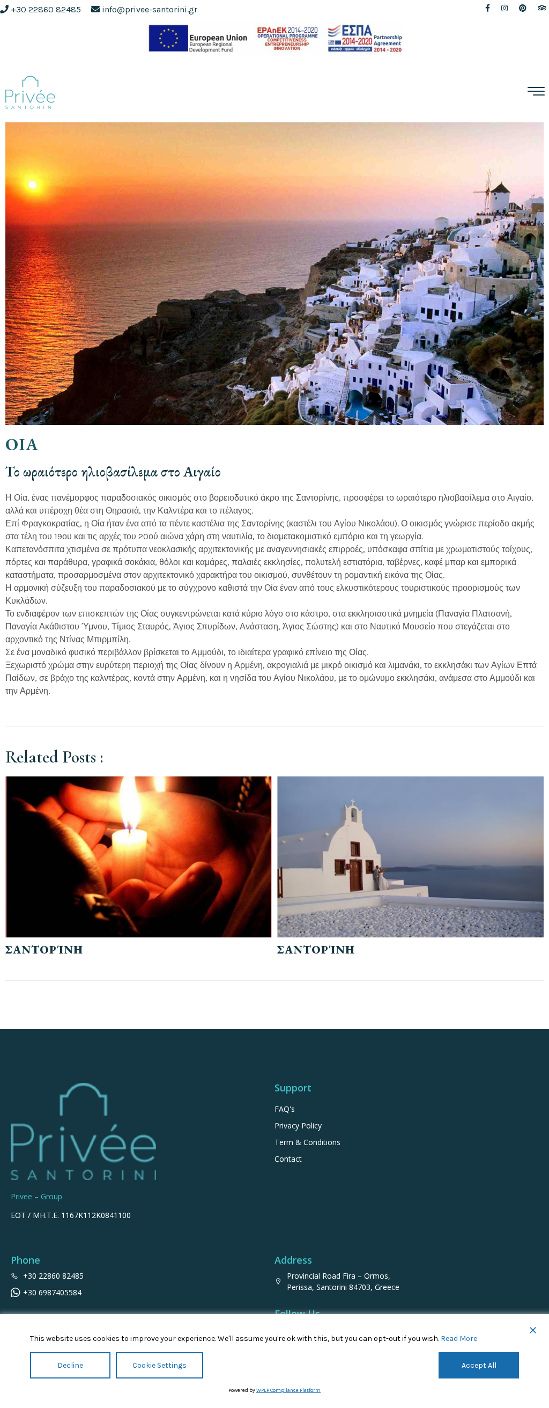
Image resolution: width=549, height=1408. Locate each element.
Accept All (479, 1365)
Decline (70, 1365)
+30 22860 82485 (46, 9)
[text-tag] (489, 8)
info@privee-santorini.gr (149, 9)
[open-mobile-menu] (536, 92)
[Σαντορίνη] (138, 856)
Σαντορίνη (44, 949)
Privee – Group (36, 1196)
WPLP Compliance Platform (288, 1390)
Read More (459, 1338)
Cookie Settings (159, 1365)
